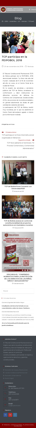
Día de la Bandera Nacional (10, 311)
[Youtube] (10, 415)
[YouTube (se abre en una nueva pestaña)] (20, 3)
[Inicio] (2, 21)
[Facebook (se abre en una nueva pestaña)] (15, 3)
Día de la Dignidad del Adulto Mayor (13, 302)
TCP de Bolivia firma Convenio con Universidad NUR (18, 188)
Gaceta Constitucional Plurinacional (16, 372)
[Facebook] (5, 415)
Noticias (31, 66)
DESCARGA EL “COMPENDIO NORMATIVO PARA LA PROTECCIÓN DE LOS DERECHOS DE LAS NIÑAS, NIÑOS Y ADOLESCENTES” (18, 278)
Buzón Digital (9, 378)
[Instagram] (15, 415)
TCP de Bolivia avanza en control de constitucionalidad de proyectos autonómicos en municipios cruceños (18, 223)
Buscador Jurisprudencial (13, 375)
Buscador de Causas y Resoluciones (16, 370)
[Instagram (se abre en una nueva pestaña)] (18, 3)
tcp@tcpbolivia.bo (15, 405)
